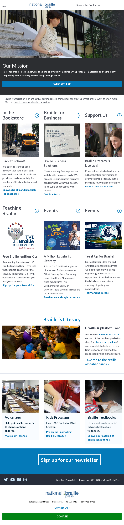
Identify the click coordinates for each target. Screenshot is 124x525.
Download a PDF (109, 334)
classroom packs (105, 342)
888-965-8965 (88, 501)
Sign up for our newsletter (69, 460)
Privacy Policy (71, 480)
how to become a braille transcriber (32, 102)
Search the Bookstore (88, 4)
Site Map (60, 480)
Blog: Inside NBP (86, 480)
